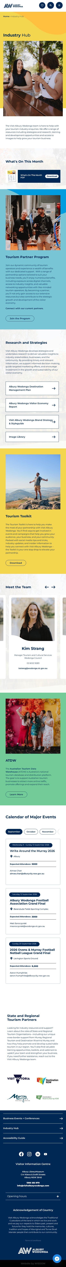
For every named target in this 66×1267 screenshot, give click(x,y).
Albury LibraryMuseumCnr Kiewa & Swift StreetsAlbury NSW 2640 (33, 1174)
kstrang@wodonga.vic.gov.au (33, 668)
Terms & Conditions (33, 1240)
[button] (47, 587)
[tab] (14, 832)
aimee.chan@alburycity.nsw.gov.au (27, 873)
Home (6, 16)
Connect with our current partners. (24, 308)
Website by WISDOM (33, 1263)
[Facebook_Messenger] (57, 1258)
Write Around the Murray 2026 (32, 851)
